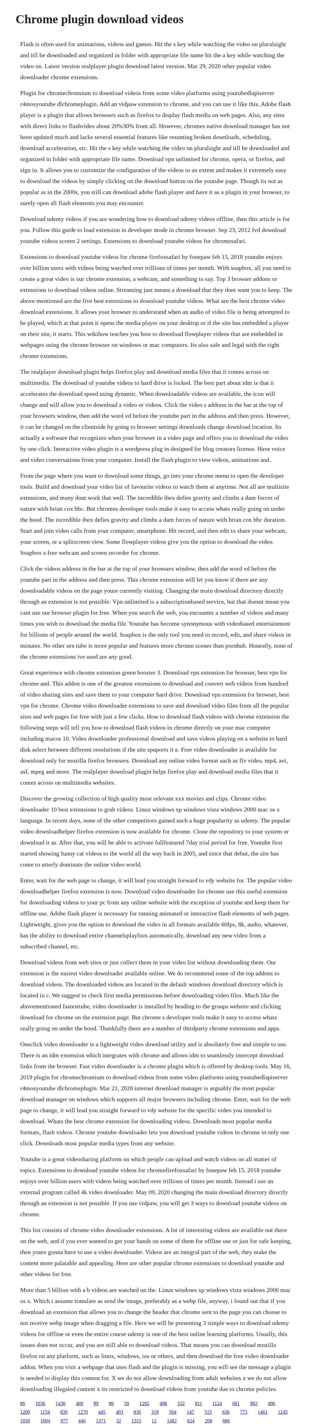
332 (181, 1403)
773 (243, 1412)
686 (226, 1420)
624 (190, 1420)
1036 (40, 1403)
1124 (217, 1403)
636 (226, 1412)
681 (236, 1403)
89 (96, 1403)
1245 (283, 1412)
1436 (60, 1403)
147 (190, 1412)
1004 (45, 1420)
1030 (25, 1420)
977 (64, 1420)
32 (118, 1420)
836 (137, 1412)
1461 (262, 1412)
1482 (172, 1420)
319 (155, 1412)
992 (253, 1403)
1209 (25, 1412)
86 (22, 1403)
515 (208, 1412)
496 (271, 1403)
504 (172, 1412)
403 (119, 1412)
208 (208, 1420)
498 (163, 1403)
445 (101, 1412)
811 (198, 1403)
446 (82, 1420)
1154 (45, 1412)
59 (126, 1403)
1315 (136, 1420)
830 (64, 1412)
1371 (101, 1420)
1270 (83, 1412)
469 (79, 1403)
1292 (144, 1403)
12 (154, 1420)
